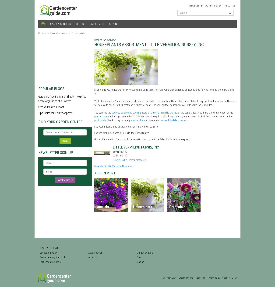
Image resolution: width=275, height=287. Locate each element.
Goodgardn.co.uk (48, 252)
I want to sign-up (65, 180)
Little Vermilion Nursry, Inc (58, 33)
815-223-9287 (120, 160)
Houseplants (79, 33)
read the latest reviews (176, 120)
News (140, 257)
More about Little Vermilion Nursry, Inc (113, 166)
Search (65, 140)
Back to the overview (105, 39)
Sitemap (226, 278)
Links (234, 278)
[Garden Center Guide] (59, 9)
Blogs (80, 24)
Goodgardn (200, 278)
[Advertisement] (65, 60)
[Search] (229, 13)
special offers (138, 120)
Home (41, 33)
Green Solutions (186, 278)
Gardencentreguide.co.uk (52, 257)
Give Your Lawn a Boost (51, 107)
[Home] (42, 24)
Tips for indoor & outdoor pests (55, 113)
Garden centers (60, 24)
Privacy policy (214, 278)
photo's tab (100, 120)
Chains (114, 24)
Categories (96, 24)
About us (230, 5)
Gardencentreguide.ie (51, 261)
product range (101, 116)
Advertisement (214, 5)
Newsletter (196, 5)
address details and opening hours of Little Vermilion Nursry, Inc (144, 112)
